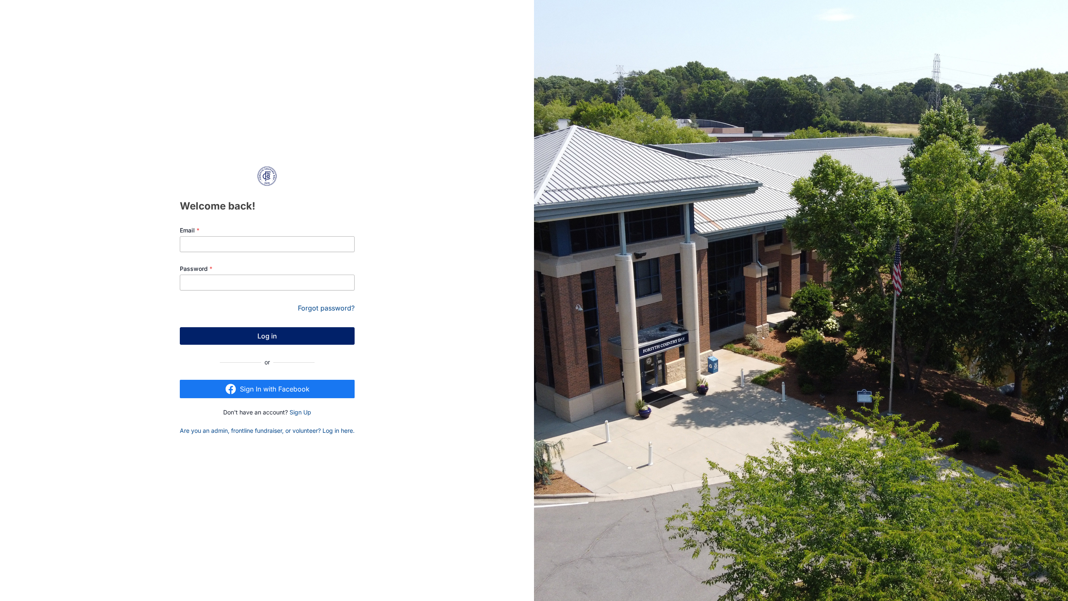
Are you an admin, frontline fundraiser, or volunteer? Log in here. (267, 430)
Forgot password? (326, 308)
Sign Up (300, 412)
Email (189, 230)
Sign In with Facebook (275, 389)
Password (196, 268)
